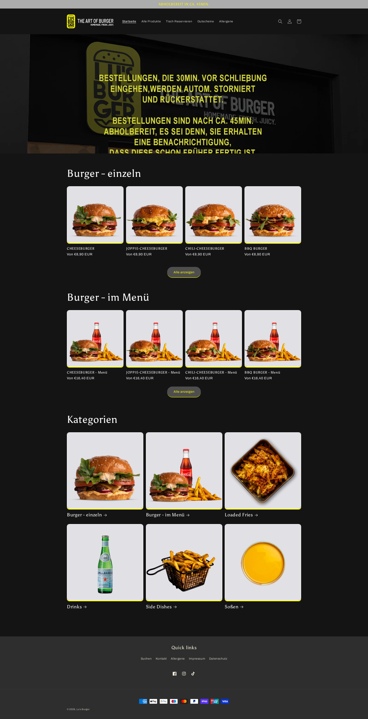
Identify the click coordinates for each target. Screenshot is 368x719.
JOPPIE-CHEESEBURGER (146, 248)
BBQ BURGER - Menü (262, 372)
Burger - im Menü (165, 515)
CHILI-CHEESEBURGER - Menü (211, 372)
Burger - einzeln (84, 515)
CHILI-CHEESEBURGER (204, 248)
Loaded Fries (239, 515)
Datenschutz (218, 658)
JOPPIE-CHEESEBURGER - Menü (153, 372)
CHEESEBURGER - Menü (87, 372)
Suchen (146, 658)
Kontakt (161, 658)
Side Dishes (159, 607)
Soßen (232, 607)
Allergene (178, 658)
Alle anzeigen (184, 272)
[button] (280, 21)
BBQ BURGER (255, 248)
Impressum (197, 658)
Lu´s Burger (83, 709)
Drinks (74, 607)
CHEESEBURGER (81, 248)
